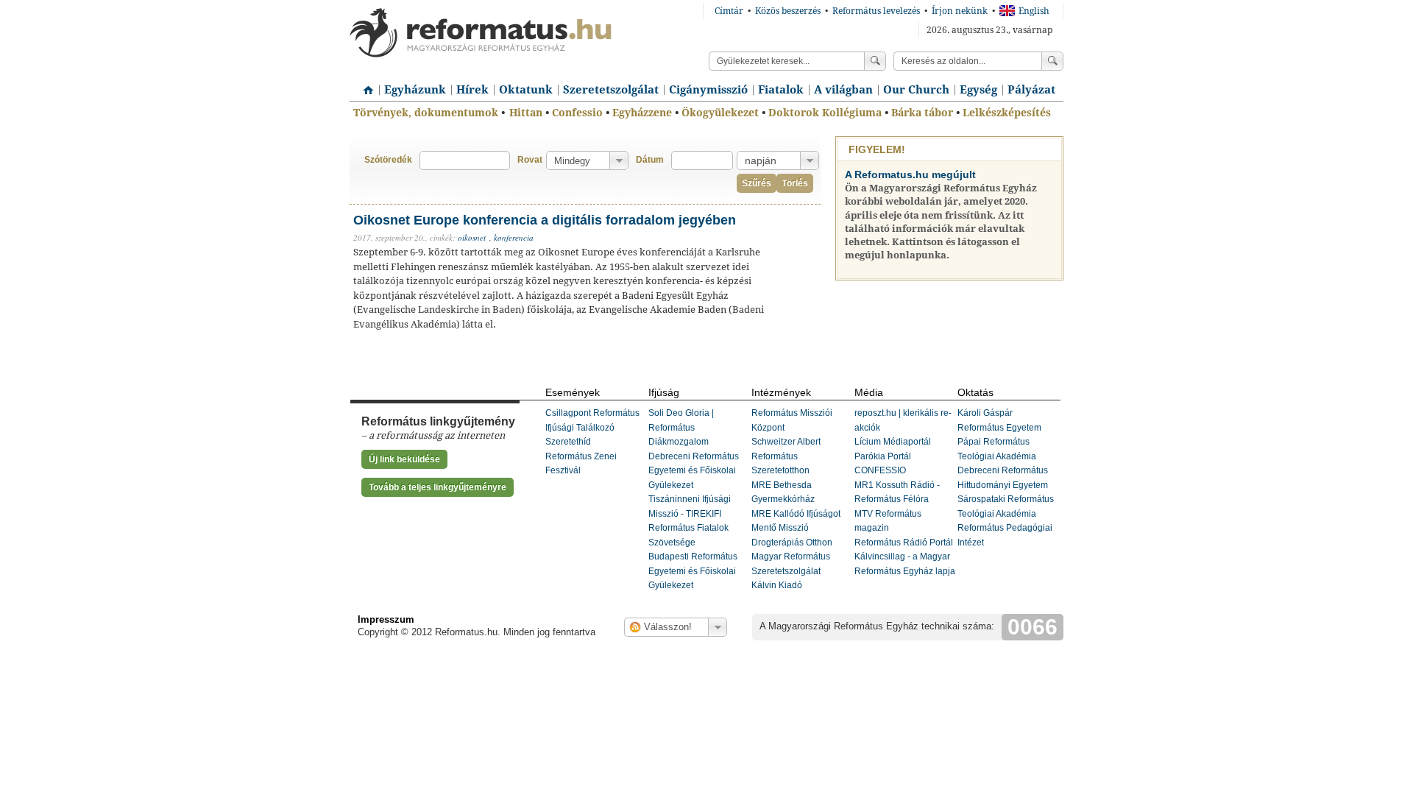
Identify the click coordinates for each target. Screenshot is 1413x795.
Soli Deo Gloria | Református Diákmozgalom (681, 427)
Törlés (795, 183)
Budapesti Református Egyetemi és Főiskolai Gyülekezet (692, 570)
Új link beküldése (404, 459)
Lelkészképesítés (1007, 113)
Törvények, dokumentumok (425, 113)
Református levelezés (876, 11)
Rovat (529, 160)
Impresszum (386, 619)
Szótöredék (388, 160)
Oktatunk (526, 89)
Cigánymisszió (708, 89)
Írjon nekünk (960, 11)
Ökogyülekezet (720, 113)
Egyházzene (642, 113)
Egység (978, 89)
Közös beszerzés (788, 11)
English (1034, 11)
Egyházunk (415, 89)
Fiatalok (781, 89)
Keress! (1052, 61)
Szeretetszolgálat (611, 89)
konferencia (514, 237)
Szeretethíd (568, 442)
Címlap (364, 85)
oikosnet (472, 237)
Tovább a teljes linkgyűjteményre (437, 487)
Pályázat (1031, 89)
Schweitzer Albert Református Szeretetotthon (786, 456)
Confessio (577, 113)
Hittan (525, 113)
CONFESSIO (880, 470)
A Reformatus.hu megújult (910, 174)
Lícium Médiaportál (892, 442)
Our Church (916, 89)
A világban (843, 89)
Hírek (472, 89)
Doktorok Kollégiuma (825, 113)
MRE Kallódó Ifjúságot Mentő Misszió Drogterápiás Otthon (795, 528)
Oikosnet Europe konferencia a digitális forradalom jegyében (544, 220)
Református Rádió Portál (903, 542)
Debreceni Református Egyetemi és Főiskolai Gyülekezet (693, 470)
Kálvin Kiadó (776, 585)
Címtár (729, 11)
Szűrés (756, 183)
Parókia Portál (882, 456)
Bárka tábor (922, 113)
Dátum (650, 160)
